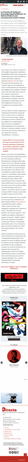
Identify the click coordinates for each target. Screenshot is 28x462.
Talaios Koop (16, 459)
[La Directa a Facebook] (18, 1)
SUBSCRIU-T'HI (15, 5)
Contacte (6, 437)
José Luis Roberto (20, 202)
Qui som (6, 427)
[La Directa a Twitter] (21, 1)
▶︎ (26, 362)
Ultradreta (5, 9)
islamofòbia (23, 266)
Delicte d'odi (4, 266)
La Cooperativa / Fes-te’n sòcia (12, 429)
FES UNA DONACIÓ (20, 5)
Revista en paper (8, 435)
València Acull (12, 81)
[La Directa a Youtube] (24, 1)
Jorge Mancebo (7, 59)
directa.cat (4, 1)
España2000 (12, 266)
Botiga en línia (8, 433)
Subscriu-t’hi (7, 431)
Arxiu (26, 55)
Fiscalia (17, 266)
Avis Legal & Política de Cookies (12, 438)
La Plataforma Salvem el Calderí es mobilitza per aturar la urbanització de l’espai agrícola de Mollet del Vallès (14, 291)
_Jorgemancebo (6, 61)
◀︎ (2, 362)
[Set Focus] (25, 5)
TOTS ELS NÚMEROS (14, 339)
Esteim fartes (14, 367)
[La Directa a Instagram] (26, 1)
